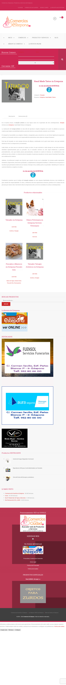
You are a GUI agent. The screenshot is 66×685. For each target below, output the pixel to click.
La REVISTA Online (35, 44)
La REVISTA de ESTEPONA (57, 7)
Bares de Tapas (10, 280)
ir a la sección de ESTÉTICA (49, 86)
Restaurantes (17, 283)
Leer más (14, 227)
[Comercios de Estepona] (17, 27)
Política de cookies (59, 626)
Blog (56, 38)
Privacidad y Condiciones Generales (33, 558)
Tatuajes (42, 95)
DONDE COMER (44, 7)
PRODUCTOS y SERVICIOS (40, 38)
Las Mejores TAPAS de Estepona (36, 612)
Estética (12, 231)
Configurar (17, 630)
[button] (27, 55)
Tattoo (54, 97)
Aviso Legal (33, 562)
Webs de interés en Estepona (51, 612)
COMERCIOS (22, 38)
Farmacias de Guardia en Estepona (14, 493)
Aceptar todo (4, 630)
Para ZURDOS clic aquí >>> (33, 579)
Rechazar (11, 630)
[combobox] (27, 58)
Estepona (42, 97)
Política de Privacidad (33, 565)
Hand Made (48, 97)
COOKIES (20, 7)
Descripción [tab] (12, 116)
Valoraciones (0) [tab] (22, 116)
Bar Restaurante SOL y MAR (12, 500)
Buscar (6, 304)
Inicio (10, 38)
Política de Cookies (33, 569)
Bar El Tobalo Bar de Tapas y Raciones (15, 498)
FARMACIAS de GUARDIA (31, 7)
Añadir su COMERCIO (15, 44)
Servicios (34, 236)
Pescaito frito (10, 283)
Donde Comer (18, 280)
